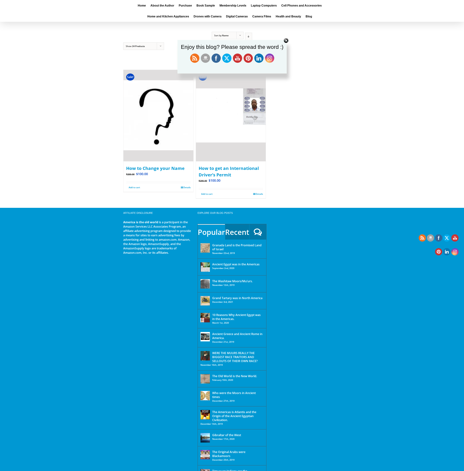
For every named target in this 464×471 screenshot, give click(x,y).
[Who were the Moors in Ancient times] (205, 395)
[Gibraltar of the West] (205, 438)
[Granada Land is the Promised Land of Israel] (205, 248)
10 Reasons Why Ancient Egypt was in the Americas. (236, 317)
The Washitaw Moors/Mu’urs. (232, 281)
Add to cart (134, 187)
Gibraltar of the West (226, 435)
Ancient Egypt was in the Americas (236, 264)
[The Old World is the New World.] (205, 379)
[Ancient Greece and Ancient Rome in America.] (205, 336)
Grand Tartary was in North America (237, 298)
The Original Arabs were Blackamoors (228, 454)
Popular (211, 232)
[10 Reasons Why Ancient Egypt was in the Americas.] (205, 317)
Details (187, 187)
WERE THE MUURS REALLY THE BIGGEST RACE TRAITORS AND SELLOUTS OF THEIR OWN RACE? (235, 357)
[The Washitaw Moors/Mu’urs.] (205, 284)
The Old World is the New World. (234, 376)
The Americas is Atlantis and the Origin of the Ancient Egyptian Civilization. (234, 416)
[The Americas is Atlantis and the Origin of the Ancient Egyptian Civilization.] (205, 414)
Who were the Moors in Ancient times (234, 395)
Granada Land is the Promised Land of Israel (237, 247)
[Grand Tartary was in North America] (205, 300)
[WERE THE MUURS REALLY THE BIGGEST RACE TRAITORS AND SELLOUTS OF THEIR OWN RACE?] (205, 355)
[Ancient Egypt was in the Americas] (205, 267)
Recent (237, 232)
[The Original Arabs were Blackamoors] (205, 454)
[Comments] (257, 232)
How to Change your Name (155, 168)
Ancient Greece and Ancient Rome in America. (237, 336)
